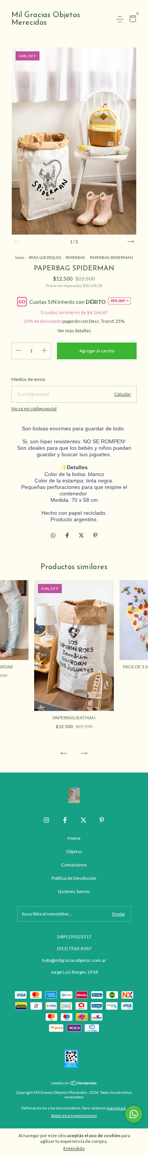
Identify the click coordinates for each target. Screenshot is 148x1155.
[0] (131, 20)
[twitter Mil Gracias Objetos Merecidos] (83, 820)
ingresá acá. (117, 1108)
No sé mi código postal (34, 408)
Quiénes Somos (74, 891)
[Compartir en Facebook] (68, 535)
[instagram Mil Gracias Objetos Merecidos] (46, 820)
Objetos (74, 851)
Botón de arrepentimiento (74, 1115)
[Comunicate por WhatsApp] (133, 1114)
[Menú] (121, 19)
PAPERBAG (75, 257)
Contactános (74, 865)
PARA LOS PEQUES (45, 257)
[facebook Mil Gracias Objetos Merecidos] (65, 820)
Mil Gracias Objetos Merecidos (45, 19)
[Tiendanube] (74, 1083)
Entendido (74, 1148)
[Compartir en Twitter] (82, 535)
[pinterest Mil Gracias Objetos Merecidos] (102, 820)
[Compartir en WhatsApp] (53, 535)
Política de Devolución (74, 878)
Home (74, 838)
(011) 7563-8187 (74, 948)
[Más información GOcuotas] (119, 301)
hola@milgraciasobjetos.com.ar (74, 960)
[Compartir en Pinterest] (95, 535)
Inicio (19, 257)
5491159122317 (74, 936)
